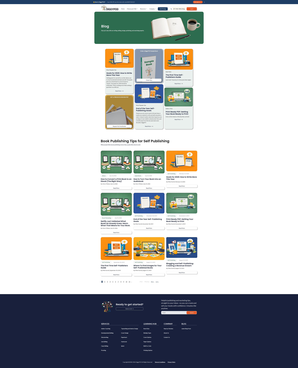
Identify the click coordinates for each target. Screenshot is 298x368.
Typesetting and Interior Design (129, 328)
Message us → (197, 2)
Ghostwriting (104, 337)
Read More (118, 91)
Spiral (122, 346)
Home (122, 9)
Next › (152, 281)
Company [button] (152, 9)
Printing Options (147, 350)
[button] (163, 8)
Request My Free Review (119, 126)
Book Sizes (146, 328)
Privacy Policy (171, 362)
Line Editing (104, 341)
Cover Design (124, 333)
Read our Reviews (168, 328)
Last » (157, 281)
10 (126, 281)
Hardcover (124, 341)
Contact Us (167, 337)
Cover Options (147, 337)
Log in (191, 9)
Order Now (149, 80)
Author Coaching (105, 328)
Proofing (103, 350)
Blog (183, 9)
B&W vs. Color (147, 346)
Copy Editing (104, 346)
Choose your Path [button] (132, 9)
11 (129, 281)
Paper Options (147, 341)
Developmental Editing (107, 333)
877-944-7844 (177, 9)
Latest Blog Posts (186, 328)
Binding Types (147, 333)
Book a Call (129, 308)
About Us (166, 333)
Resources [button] (143, 9)
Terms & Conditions (160, 362)
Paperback (124, 337)
